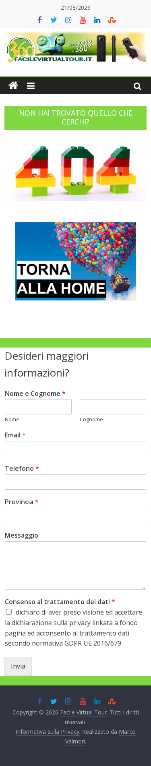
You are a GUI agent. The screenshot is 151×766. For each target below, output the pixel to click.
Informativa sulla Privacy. (48, 731)
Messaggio (21, 535)
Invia (18, 666)
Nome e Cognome (35, 393)
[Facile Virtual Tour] (13, 85)
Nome (12, 419)
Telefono (22, 468)
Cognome (91, 419)
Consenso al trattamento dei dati (60, 602)
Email (15, 435)
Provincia (22, 502)
